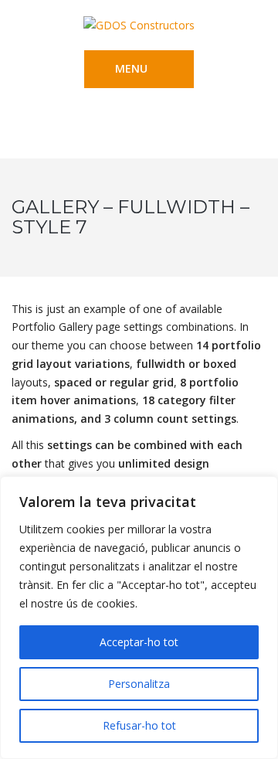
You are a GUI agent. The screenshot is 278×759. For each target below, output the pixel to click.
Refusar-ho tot (139, 725)
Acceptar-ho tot (139, 642)
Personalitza (139, 683)
